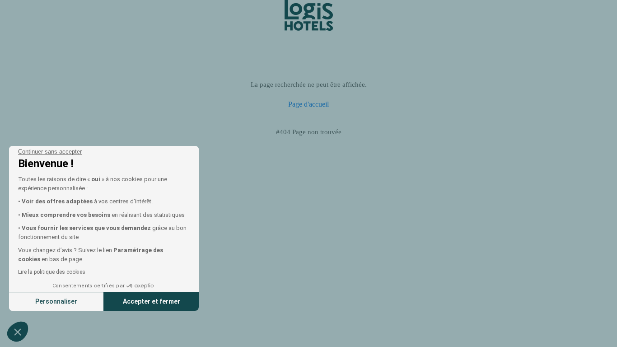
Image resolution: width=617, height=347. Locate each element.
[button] (17, 331)
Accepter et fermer (151, 301)
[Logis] (309, 15)
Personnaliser (56, 301)
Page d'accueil (308, 104)
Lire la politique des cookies (51, 272)
